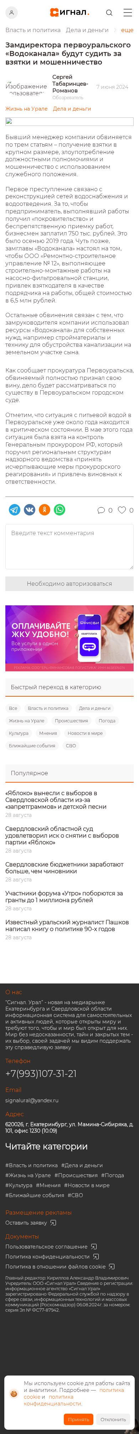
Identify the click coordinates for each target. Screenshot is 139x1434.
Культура (19, 733)
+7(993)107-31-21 (41, 1073)
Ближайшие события (32, 745)
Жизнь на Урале (26, 720)
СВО (71, 745)
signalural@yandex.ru (31, 1100)
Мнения (48, 733)
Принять (78, 1419)
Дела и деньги (94, 708)
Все (13, 708)
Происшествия (71, 720)
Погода (107, 720)
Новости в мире (85, 733)
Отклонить (113, 1419)
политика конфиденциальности (52, 1400)
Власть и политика (48, 708)
